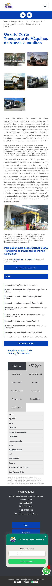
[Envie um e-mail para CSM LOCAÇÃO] (29, 15)
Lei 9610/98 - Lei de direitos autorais (32, 483)
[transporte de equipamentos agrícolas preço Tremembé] (37, 81)
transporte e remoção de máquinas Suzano (21, 285)
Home (26, 525)
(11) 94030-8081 (26, 510)
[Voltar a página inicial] (8, 5)
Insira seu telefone (27, 549)
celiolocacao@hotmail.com (27, 514)
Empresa (26, 532)
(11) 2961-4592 (19, 260)
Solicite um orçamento (26, 268)
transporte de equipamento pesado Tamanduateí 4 (24, 303)
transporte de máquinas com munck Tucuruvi (22, 321)
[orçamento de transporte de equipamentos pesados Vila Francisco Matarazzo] (14, 59)
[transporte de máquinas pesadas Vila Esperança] (37, 59)
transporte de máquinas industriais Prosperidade (23, 332)
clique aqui (31, 260)
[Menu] (45, 5)
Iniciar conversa (27, 561)
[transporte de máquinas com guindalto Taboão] (14, 81)
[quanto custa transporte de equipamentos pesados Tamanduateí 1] (14, 104)
